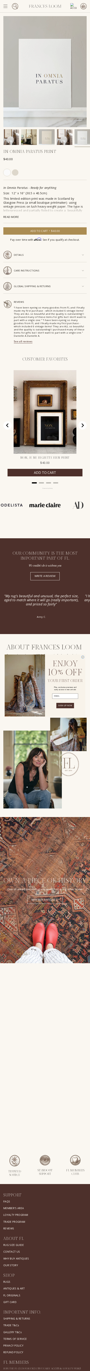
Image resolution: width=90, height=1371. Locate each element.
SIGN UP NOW (65, 706)
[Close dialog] (82, 657)
